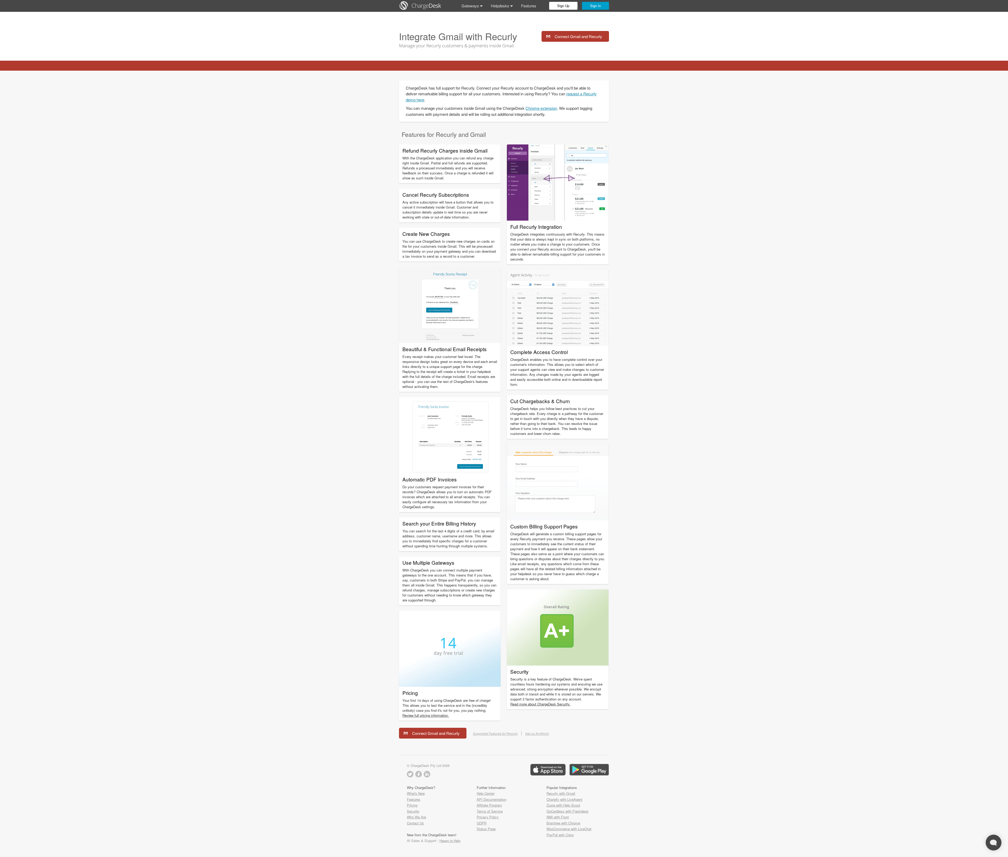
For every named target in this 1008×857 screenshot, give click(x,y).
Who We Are (416, 816)
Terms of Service (490, 811)
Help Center (486, 793)
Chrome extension (541, 108)
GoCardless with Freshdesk (568, 811)
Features (528, 5)
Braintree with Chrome (563, 822)
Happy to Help (449, 840)
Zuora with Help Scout (563, 805)
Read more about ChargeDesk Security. (540, 704)
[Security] (557, 664)
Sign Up (563, 5)
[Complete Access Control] (557, 344)
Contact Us (415, 822)
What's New (416, 793)
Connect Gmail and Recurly (578, 36)
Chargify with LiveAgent (564, 799)
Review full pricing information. (425, 715)
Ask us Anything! (537, 733)
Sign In (595, 5)
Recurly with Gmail (561, 793)
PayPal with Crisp (560, 834)
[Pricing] (449, 685)
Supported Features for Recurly (495, 733)
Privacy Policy (488, 816)
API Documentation (491, 799)
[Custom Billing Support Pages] (557, 518)
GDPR (481, 822)
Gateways (470, 5)
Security (413, 811)
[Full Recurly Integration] (557, 219)
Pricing (412, 805)
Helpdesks (500, 5)
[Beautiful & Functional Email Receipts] (449, 341)
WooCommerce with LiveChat (569, 828)
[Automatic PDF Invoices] (449, 471)
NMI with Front (558, 816)
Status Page (486, 828)
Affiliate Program (489, 805)
